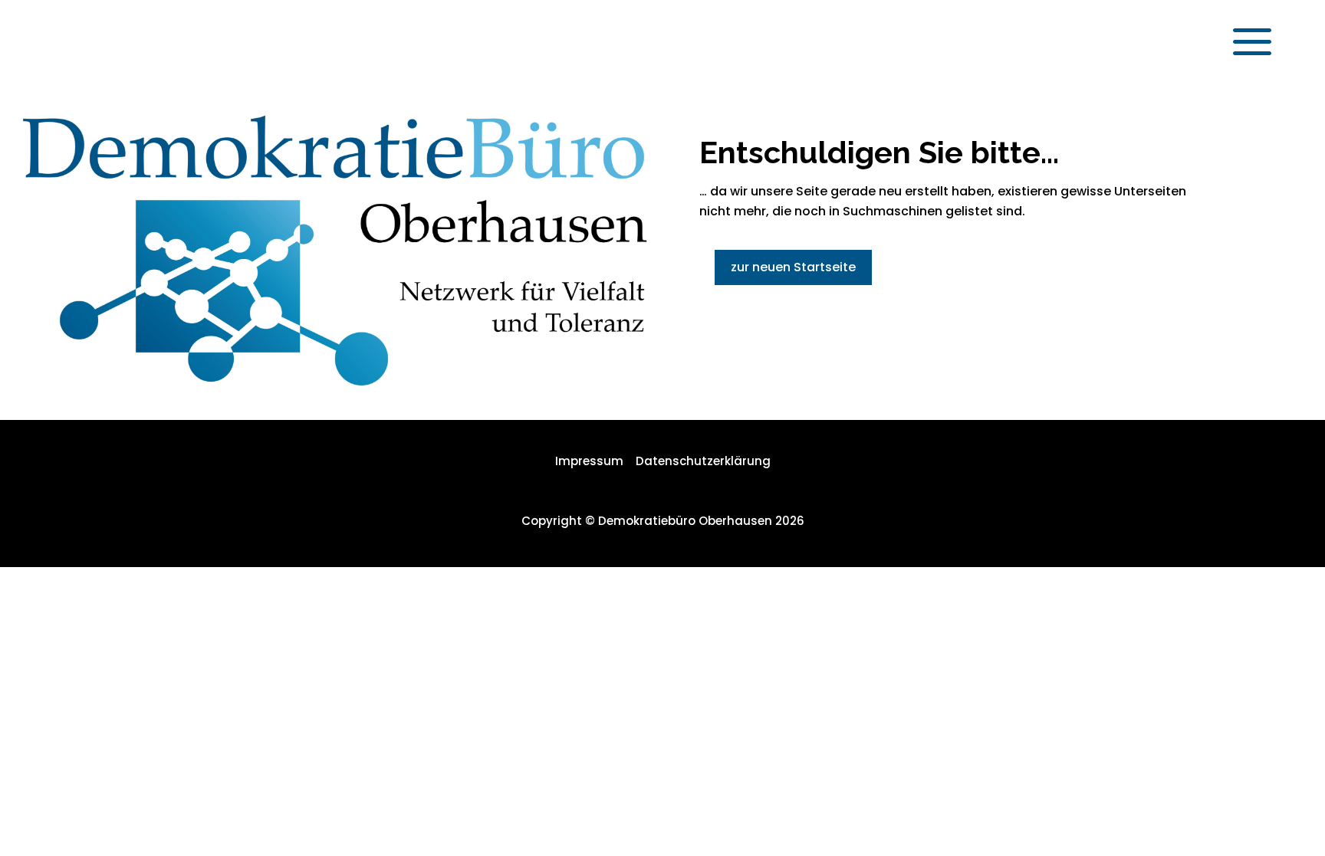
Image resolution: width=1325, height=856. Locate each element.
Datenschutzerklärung (703, 461)
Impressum (589, 461)
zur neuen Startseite (793, 267)
